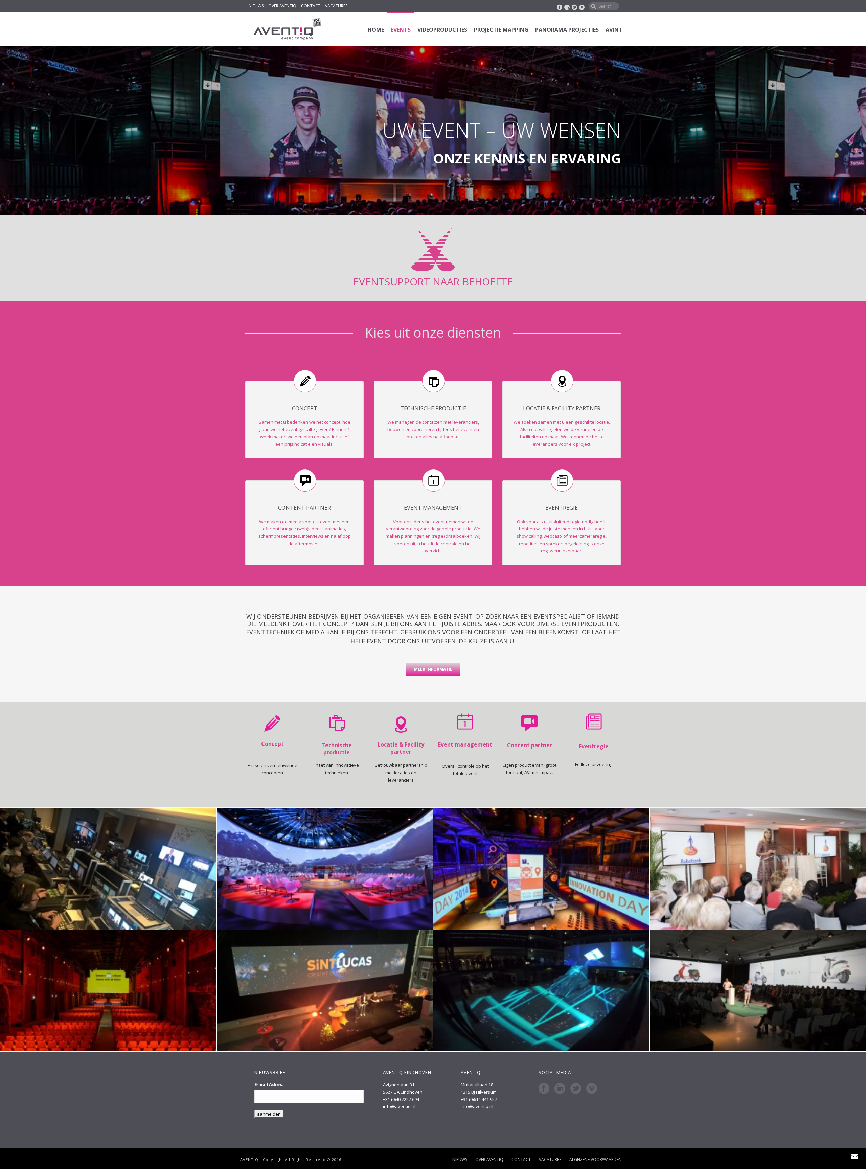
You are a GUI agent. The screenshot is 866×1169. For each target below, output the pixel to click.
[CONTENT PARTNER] (541, 990)
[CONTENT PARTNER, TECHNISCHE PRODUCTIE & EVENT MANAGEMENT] (541, 869)
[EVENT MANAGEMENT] (108, 990)
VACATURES (336, 6)
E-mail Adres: (268, 1084)
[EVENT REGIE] (758, 869)
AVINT (614, 29)
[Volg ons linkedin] (559, 1088)
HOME (376, 29)
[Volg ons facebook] (544, 1088)
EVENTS (401, 29)
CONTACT (310, 6)
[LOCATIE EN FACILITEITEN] (758, 990)
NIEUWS (256, 6)
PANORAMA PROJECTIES (567, 29)
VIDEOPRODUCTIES (442, 29)
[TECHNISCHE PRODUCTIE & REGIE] (108, 869)
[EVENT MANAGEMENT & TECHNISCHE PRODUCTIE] (325, 990)
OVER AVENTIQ (282, 6)
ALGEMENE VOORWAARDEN (595, 1159)
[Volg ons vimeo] (591, 1088)
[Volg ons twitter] (575, 1088)
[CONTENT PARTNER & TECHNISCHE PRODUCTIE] (325, 869)
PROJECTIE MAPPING (501, 29)
